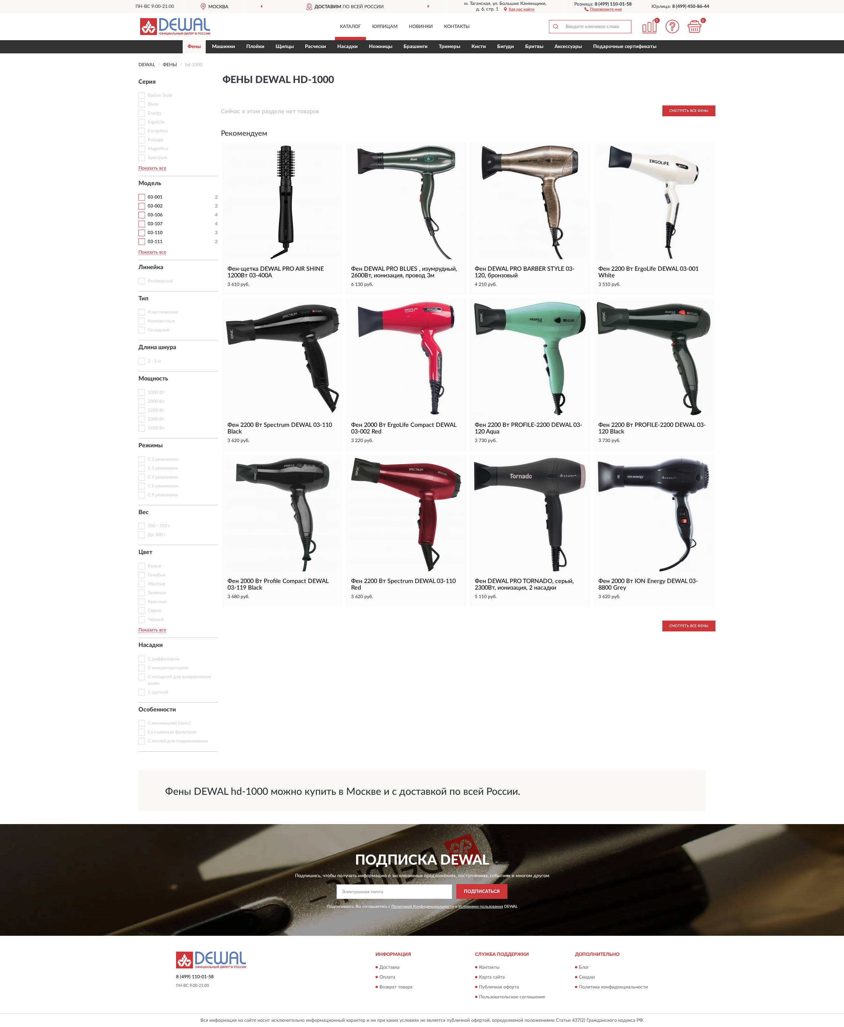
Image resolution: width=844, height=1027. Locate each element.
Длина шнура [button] (157, 347)
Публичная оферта (499, 987)
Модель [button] (149, 183)
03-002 (155, 206)
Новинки (421, 26)
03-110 (155, 233)
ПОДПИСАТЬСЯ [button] (482, 891)
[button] (603, 9)
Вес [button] (143, 512)
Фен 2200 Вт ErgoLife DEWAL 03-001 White (648, 272)
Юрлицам (385, 26)
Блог (584, 967)
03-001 (155, 197)
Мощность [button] (153, 379)
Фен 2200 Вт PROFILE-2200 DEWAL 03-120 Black (652, 428)
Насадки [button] (150, 645)
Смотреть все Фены (688, 111)
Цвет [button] (145, 552)
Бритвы (534, 46)
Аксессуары (568, 46)
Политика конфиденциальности (613, 987)
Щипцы (285, 46)
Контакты (457, 26)
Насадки (347, 46)
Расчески (315, 46)
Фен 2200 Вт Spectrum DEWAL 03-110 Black (279, 428)
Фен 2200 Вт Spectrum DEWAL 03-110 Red (403, 584)
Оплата (387, 977)
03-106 (155, 215)
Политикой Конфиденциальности (422, 906)
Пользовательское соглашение (512, 997)
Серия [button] (147, 82)
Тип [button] (143, 299)
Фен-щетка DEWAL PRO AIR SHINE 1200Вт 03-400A (275, 272)
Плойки (255, 46)
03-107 (155, 224)
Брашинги (416, 46)
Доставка (389, 967)
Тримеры (449, 46)
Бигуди (505, 46)
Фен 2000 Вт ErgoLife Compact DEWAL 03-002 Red (403, 428)
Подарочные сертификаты (624, 46)
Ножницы (380, 46)
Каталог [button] (350, 26)
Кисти (478, 46)
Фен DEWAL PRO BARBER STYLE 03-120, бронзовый (525, 272)
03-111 (155, 241)
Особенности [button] (157, 710)
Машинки (223, 46)
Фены (194, 46)
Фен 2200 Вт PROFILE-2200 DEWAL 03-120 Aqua (528, 428)
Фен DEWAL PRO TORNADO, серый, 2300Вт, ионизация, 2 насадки (524, 584)
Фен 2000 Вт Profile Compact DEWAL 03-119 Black (277, 584)
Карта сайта (492, 977)
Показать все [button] (152, 168)
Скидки (587, 977)
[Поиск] (555, 26)
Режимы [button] (150, 446)
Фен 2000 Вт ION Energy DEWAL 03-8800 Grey (648, 584)
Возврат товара (395, 987)
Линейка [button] (150, 267)
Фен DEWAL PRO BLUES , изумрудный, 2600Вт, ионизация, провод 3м (404, 272)
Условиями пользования (480, 906)
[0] (694, 26)
